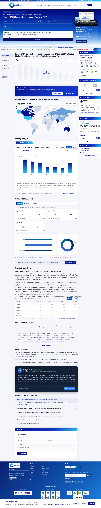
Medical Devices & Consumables (13, 14)
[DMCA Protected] (92, 71)
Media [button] (62, 5)
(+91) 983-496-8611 (24, 471)
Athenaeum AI (56, 5)
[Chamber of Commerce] (87, 71)
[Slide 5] (84, 90)
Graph (70, 147)
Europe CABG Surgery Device (24, 142)
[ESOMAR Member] (83, 57)
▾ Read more (38, 39)
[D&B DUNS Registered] (69, 493)
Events (31, 481)
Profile (26, 388)
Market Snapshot (5, 55)
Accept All (91, 503)
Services (69, 5)
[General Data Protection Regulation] (91, 66)
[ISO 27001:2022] (86, 63)
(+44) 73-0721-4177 (86, 150)
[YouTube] (79, 482)
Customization (72, 49)
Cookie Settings (45, 472)
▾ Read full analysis (46, 345)
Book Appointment (55, 47)
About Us (75, 5)
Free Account (89, 49)
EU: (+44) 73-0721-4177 (26, 0)
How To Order (44, 477)
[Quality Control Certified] (48, 497)
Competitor (32, 49)
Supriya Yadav (84, 27)
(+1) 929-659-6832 (85, 148)
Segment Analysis (5, 60)
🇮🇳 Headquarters (13, 477)
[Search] (85, 5)
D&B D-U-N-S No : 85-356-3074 (85, 0)
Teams (31, 472)
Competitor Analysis (6, 63)
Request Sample (81, 49)
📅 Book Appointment (90, 155)
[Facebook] (66, 482)
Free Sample (47, 47)
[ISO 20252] (95, 63)
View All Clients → (89, 93)
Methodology (47, 5)
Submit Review (22, 453)
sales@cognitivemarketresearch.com (18, 475)
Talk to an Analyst (69, 93)
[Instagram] (69, 482)
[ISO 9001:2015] (82, 63)
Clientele (32, 476)
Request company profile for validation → (68, 318)
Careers (31, 474)
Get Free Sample (70, 262)
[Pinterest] (82, 482)
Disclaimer (44, 476)
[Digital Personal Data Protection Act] (98, 66)
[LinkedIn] (72, 482)
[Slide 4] (82, 90)
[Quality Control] (87, 66)
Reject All (84, 503)
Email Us (83, 152)
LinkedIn (20, 388)
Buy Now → (97, 49)
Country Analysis (5, 57)
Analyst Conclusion (6, 68)
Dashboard (39, 49)
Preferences (76, 503)
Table (75, 147)
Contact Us (11, 469)
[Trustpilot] (83, 75)
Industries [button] (39, 5)
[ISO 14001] (82, 66)
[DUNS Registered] (82, 71)
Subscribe (89, 475)
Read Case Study (83, 135)
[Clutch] (96, 71)
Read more (20, 384)
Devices (19, 203)
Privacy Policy (59, 504)
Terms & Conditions (45, 468)
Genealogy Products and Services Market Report (89, 113)
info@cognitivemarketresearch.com (46, 0)
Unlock (44, 218)
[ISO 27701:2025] (91, 63)
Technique (27, 203)
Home (4, 14)
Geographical (20, 49)
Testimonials (32, 479)
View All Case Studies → (90, 141)
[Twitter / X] (76, 482)
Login (90, 5)
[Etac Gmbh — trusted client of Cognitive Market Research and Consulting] (95, 85)
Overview (3, 49)
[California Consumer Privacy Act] (94, 66)
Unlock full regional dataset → (70, 193)
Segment (26, 49)
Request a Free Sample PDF (65, 257)
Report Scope (4, 65)
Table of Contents (11, 49)
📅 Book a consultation (81, 41)
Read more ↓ (19, 189)
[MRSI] (90, 57)
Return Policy (44, 474)
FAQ (3, 70)
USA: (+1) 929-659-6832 (15, 0)
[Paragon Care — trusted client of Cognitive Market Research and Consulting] (85, 85)
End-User (36, 203)
